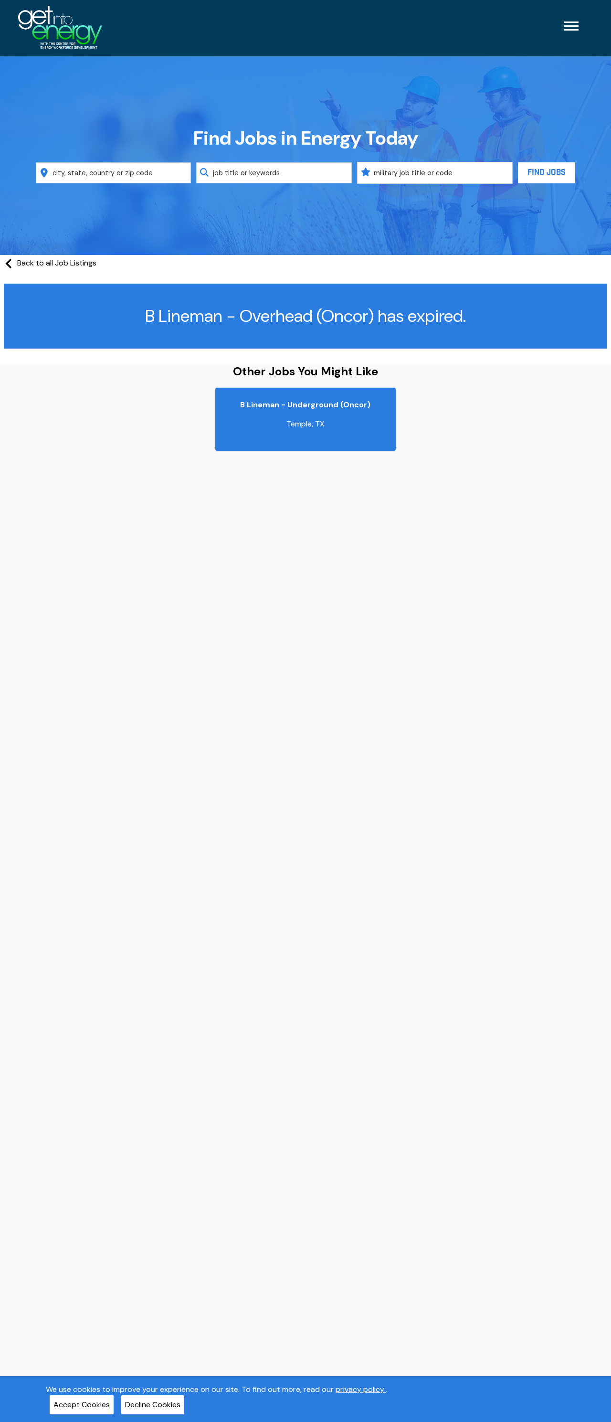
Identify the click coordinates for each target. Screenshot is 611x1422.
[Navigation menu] (571, 26)
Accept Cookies (81, 1405)
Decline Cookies (152, 1405)
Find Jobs (546, 173)
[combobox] (113, 172)
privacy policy (361, 1389)
